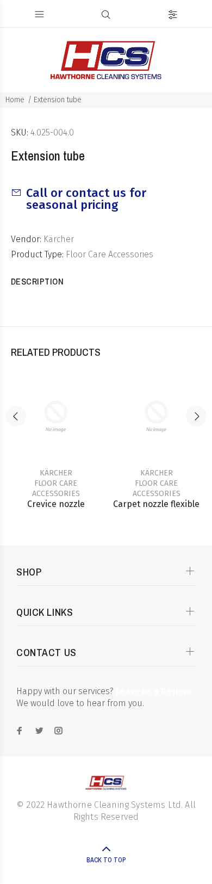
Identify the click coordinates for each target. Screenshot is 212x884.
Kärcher (58, 239)
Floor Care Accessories (109, 254)
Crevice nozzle (56, 504)
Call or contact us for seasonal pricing (86, 199)
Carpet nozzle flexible (156, 504)
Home (14, 99)
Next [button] (196, 416)
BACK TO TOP (106, 860)
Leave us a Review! (154, 691)
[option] (55, 434)
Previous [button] (15, 416)
